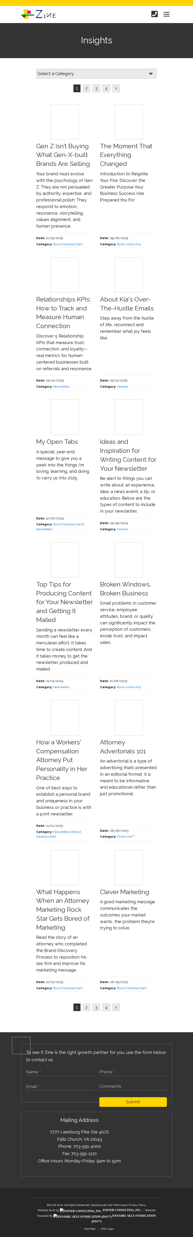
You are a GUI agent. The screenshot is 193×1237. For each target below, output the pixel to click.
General (122, 386)
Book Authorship (129, 244)
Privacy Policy (137, 1205)
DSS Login (107, 1228)
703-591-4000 (87, 1146)
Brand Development (68, 244)
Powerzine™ (126, 836)
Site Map (89, 1228)
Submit (133, 1101)
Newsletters (61, 386)
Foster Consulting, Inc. (121, 1210)
